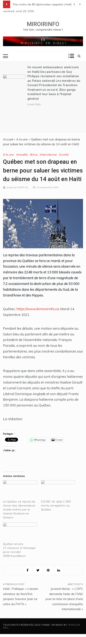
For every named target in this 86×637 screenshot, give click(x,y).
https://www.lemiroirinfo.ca (37, 309)
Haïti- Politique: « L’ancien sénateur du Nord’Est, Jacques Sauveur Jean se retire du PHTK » (20, 596)
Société (64, 154)
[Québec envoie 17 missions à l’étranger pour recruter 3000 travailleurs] (20, 532)
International (48, 154)
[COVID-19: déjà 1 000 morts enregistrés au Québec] (58, 490)
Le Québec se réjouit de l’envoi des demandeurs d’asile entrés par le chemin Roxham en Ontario (19, 509)
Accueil (8, 139)
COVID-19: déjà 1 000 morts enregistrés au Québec (56, 505)
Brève (34, 154)
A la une (22, 139)
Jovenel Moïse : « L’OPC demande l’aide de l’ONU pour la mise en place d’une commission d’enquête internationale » (64, 599)
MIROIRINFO (43, 24)
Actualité (22, 154)
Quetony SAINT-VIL (17, 187)
